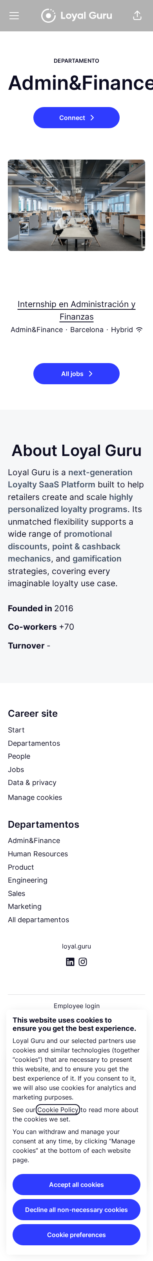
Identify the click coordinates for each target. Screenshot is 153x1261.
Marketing (25, 906)
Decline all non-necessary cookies (76, 1210)
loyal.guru (76, 946)
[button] (137, 16)
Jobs (16, 769)
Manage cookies (35, 797)
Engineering (27, 880)
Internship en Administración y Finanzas (77, 310)
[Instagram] (82, 962)
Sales (16, 893)
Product (21, 867)
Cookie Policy (57, 1110)
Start (16, 730)
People (19, 756)
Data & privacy (32, 782)
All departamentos (38, 920)
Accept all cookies (76, 1184)
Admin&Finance (34, 840)
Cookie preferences (76, 1235)
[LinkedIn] (70, 962)
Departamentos (34, 743)
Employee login (77, 1006)
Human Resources (38, 854)
